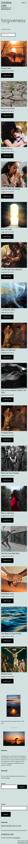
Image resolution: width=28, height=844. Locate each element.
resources (9, 763)
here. (2, 723)
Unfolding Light (7, 834)
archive (17, 761)
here (8, 778)
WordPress (17, 838)
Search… (4, 804)
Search (3, 783)
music (2, 765)
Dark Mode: (22, 842)
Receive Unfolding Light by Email (11, 825)
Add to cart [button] (7, 75)
